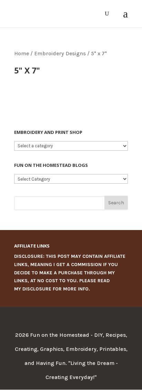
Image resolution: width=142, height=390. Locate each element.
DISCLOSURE (36, 289)
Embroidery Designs (60, 53)
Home (21, 53)
